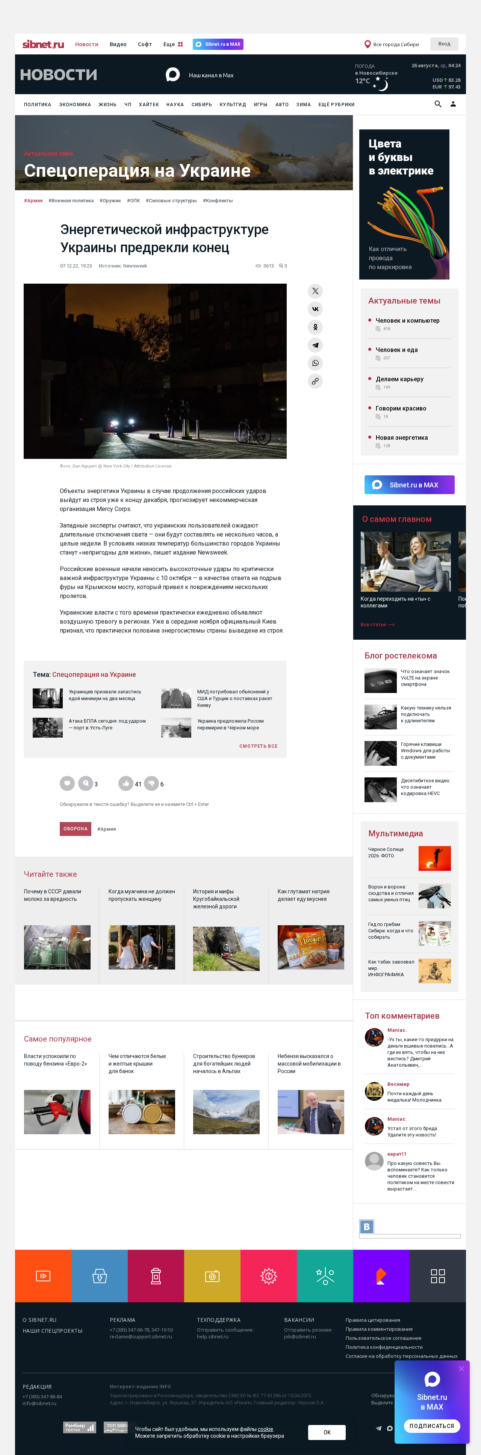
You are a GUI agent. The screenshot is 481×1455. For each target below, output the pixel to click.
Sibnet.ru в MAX (222, 44)
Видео (118, 44)
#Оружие (110, 200)
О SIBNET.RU (40, 1319)
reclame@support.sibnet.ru (141, 1336)
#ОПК (133, 200)
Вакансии (299, 1319)
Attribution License (153, 466)
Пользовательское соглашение (384, 1338)
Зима (303, 104)
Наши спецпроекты (53, 1330)
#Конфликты (218, 200)
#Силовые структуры (171, 200)
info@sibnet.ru (39, 1403)
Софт (145, 44)
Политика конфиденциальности (384, 1347)
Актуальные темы (404, 300)
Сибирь (202, 104)
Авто (282, 104)
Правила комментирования (379, 1329)
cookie (265, 1429)
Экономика (75, 104)
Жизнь (108, 104)
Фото (65, 466)
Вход (444, 43)
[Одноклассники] (315, 327)
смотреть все (258, 746)
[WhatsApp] (315, 363)
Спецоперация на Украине (94, 674)
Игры (261, 104)
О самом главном (397, 519)
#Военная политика (71, 200)
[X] (315, 291)
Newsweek (135, 266)
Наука (175, 104)
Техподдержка (218, 1319)
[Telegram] (315, 345)
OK (327, 1432)
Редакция (37, 1386)
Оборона (76, 828)
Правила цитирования (373, 1320)
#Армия (33, 200)
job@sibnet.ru (300, 1336)
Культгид (233, 104)
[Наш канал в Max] (227, 86)
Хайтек (149, 104)
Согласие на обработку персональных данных (402, 1356)
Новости (86, 44)
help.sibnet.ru (212, 1336)
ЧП (127, 104)
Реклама (122, 1319)
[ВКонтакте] (315, 309)
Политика (38, 104)
